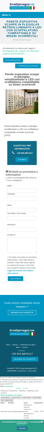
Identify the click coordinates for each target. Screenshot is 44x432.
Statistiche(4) (16, 397)
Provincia (12, 225)
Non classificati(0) (7, 400)
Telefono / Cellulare (16, 213)
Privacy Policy (32, 371)
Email (10, 205)
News (18, 347)
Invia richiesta (15, 278)
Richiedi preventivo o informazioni (29, 66)
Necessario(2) (5, 397)
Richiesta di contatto (22, 312)
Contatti (24, 347)
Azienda (15, 345)
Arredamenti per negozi (14, 51)
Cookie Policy (22, 371)
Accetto (18, 388)
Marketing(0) (37, 397)
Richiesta (11, 235)
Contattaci (22, 159)
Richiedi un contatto (25, 359)
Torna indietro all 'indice (13, 60)
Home (8, 345)
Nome (10, 186)
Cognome (11, 194)
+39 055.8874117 (24, 153)
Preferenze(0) (26, 397)
